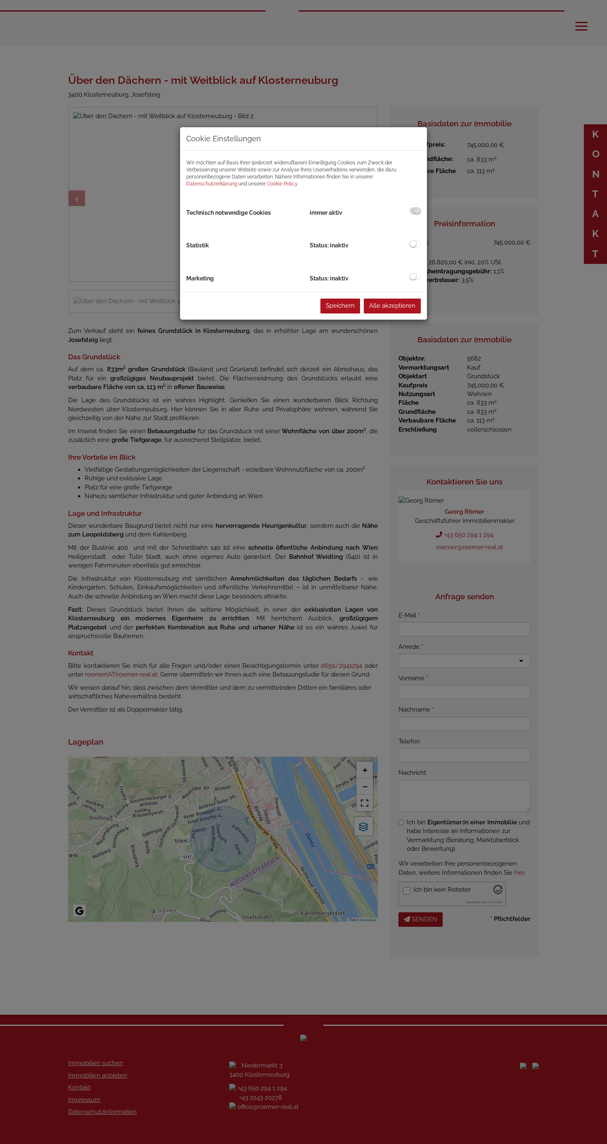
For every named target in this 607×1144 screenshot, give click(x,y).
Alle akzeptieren (392, 305)
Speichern (340, 305)
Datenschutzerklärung (211, 184)
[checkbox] (415, 210)
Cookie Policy (282, 184)
